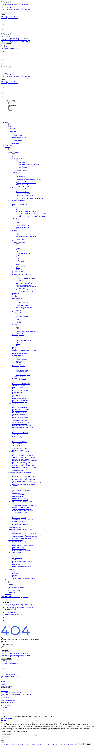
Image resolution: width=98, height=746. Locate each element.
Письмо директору (7, 686)
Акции (3, 683)
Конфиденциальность (7, 718)
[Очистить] (35, 735)
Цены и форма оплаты (8, 700)
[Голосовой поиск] (3, 737)
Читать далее (81, 726)
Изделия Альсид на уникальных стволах (13, 696)
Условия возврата (6, 704)
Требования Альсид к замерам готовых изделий (16, 694)
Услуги (3, 684)
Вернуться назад (6, 641)
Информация (5, 697)
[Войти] (1, 32)
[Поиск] (2, 29)
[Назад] (9, 103)
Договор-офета (5, 705)
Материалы (4, 691)
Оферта (3, 720)
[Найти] (7, 737)
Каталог (3, 681)
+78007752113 (5, 6)
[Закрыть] (2, 97)
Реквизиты (4, 707)
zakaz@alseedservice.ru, (8, 16)
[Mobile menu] (2, 64)
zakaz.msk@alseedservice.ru (9, 18)
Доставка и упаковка (7, 702)
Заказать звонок (6, 13)
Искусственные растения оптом (11, 692)
